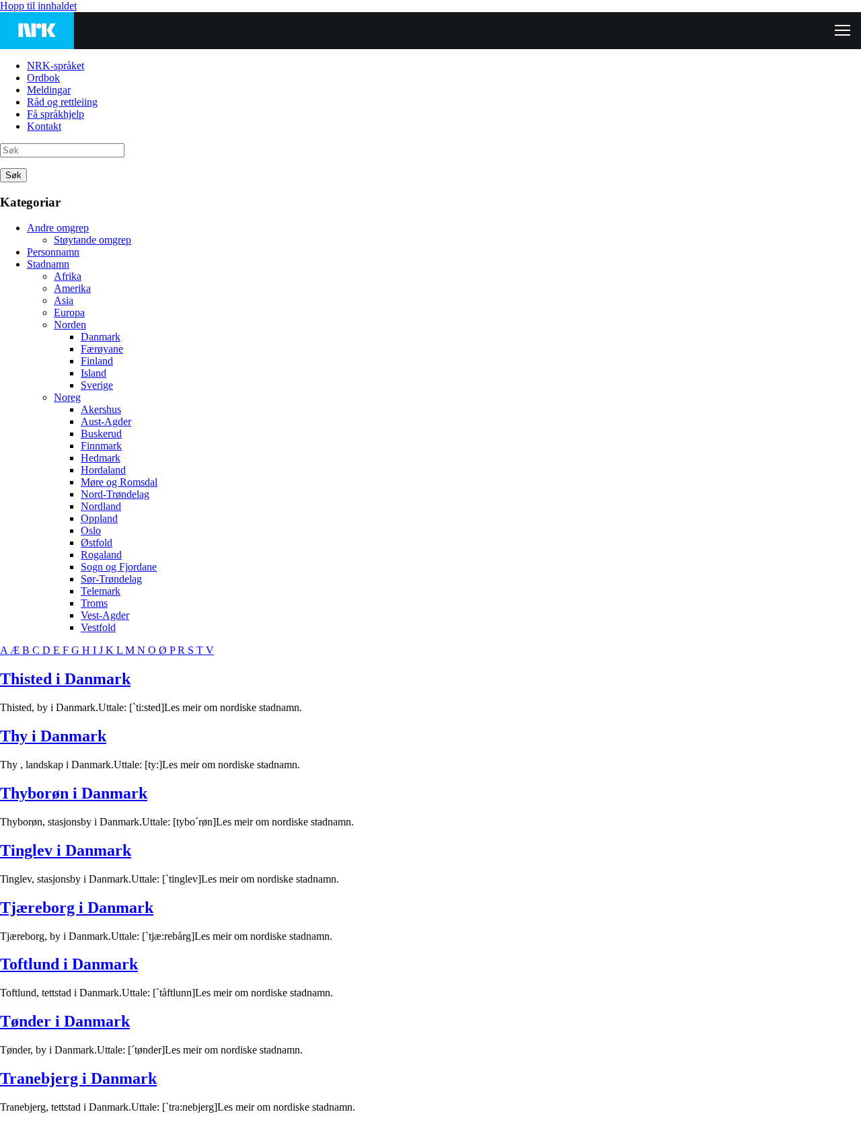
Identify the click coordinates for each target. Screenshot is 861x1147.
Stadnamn (48, 264)
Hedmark (100, 458)
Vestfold (98, 627)
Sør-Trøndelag (111, 579)
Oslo (91, 530)
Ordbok (43, 77)
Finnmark (101, 445)
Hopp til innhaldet (38, 5)
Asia (63, 300)
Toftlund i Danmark (69, 964)
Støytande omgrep (92, 240)
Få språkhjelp (55, 114)
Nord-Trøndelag (115, 494)
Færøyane (102, 349)
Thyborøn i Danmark (73, 793)
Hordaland (103, 470)
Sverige (97, 385)
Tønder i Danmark (65, 1021)
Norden (70, 324)
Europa (69, 312)
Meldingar (49, 90)
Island (93, 373)
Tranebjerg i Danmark (78, 1078)
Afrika (67, 276)
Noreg (67, 397)
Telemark (100, 591)
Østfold (96, 542)
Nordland (101, 506)
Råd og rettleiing (62, 102)
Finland (97, 361)
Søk (13, 175)
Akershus (101, 409)
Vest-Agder (105, 615)
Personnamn (53, 252)
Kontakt (44, 126)
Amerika (72, 288)
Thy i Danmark (53, 736)
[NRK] (37, 30)
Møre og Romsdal (119, 482)
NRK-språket (55, 65)
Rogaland (101, 554)
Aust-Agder (106, 421)
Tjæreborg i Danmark (76, 907)
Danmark (100, 336)
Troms (94, 603)
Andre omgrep (58, 227)
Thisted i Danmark (65, 679)
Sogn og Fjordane (119, 566)
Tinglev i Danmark (65, 850)
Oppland (99, 518)
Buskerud (101, 433)
